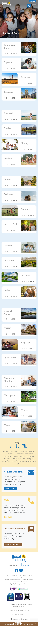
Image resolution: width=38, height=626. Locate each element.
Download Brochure (12, 545)
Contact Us (14, 575)
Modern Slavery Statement (19, 582)
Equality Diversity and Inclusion (19, 584)
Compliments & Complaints (12, 580)
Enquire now (9, 489)
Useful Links (19, 577)
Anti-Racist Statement (28, 580)
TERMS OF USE (13, 610)
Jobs (7, 575)
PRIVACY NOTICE (24, 610)
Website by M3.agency (20, 619)
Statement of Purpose (25, 575)
